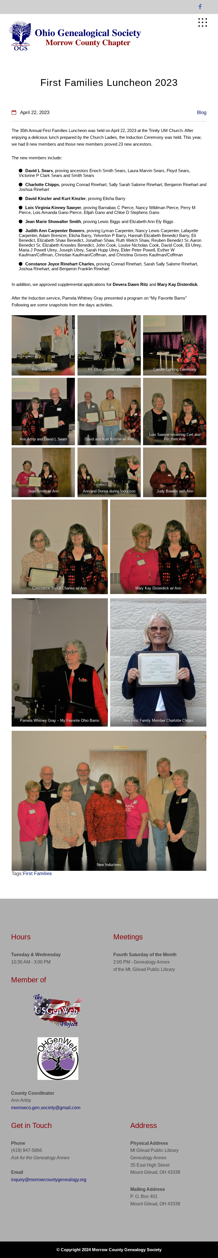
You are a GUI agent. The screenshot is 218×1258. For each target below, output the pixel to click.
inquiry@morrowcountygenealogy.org (48, 1179)
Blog (201, 112)
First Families (37, 873)
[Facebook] (200, 7)
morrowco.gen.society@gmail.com (45, 1107)
